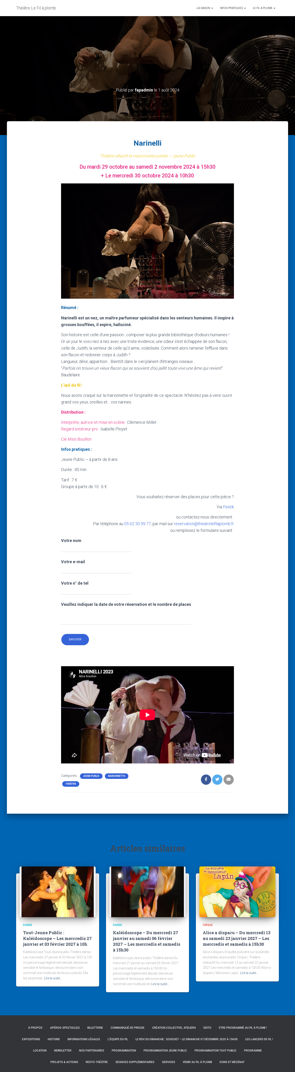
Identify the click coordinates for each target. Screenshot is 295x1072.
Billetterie (95, 1027)
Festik (228, 506)
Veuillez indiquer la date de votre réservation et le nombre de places (126, 604)
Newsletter (62, 1050)
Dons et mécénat (232, 1062)
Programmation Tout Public (215, 1050)
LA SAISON (204, 8)
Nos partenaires (91, 1050)
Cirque (208, 925)
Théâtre (70, 784)
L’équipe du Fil (118, 1039)
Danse (27, 925)
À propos (35, 1027)
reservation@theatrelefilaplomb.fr (204, 523)
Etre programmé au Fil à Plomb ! (243, 1027)
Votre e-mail (73, 561)
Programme (253, 1050)
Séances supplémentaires (134, 1062)
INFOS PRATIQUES (232, 8)
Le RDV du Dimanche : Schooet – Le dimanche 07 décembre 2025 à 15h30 (187, 1039)
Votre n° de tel (74, 583)
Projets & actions (64, 1062)
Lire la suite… (53, 978)
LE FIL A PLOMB (263, 8)
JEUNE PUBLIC (91, 776)
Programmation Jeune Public (165, 1050)
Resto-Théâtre (97, 1062)
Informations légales (84, 1039)
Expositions (31, 1039)
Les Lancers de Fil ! (259, 1039)
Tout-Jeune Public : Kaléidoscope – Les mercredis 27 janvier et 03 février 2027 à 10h (57, 938)
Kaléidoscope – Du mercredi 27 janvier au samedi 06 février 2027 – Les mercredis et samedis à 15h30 (146, 941)
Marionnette (116, 776)
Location (40, 1050)
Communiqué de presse (128, 1027)
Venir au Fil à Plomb (197, 1062)
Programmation (124, 1050)
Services (168, 1062)
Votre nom (71, 540)
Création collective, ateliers (174, 1027)
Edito (207, 1027)
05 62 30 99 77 (137, 523)
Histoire (54, 1039)
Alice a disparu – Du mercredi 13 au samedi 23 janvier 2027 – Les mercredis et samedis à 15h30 (236, 938)
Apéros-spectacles (65, 1027)
